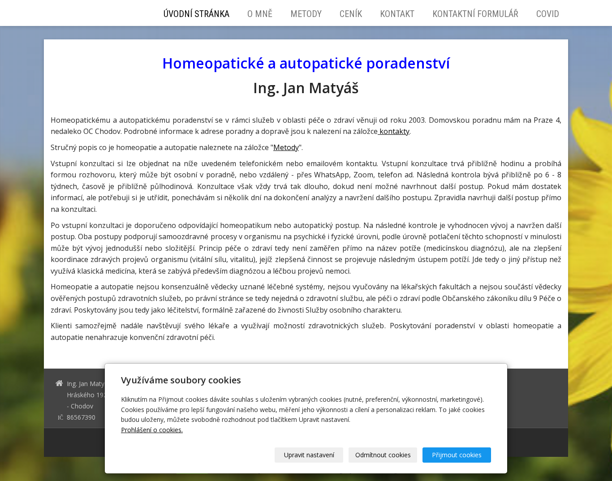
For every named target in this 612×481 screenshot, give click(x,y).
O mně (259, 14)
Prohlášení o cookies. (152, 429)
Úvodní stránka (196, 14)
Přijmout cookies (457, 455)
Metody (306, 14)
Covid (547, 14)
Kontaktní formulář (475, 14)
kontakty (393, 131)
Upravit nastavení (309, 455)
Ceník (351, 14)
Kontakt (397, 14)
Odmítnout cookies (383, 455)
